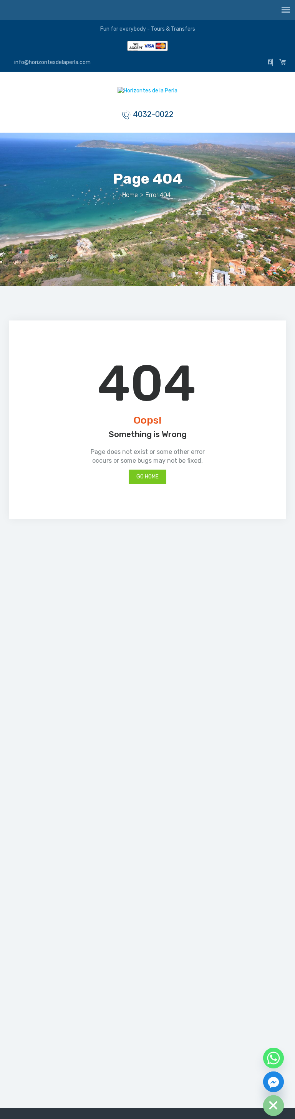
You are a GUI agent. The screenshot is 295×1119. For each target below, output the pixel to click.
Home (130, 195)
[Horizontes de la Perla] (147, 92)
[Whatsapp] (273, 1058)
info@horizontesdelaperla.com (52, 62)
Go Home (147, 476)
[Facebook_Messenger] (273, 1081)
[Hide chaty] (273, 1105)
